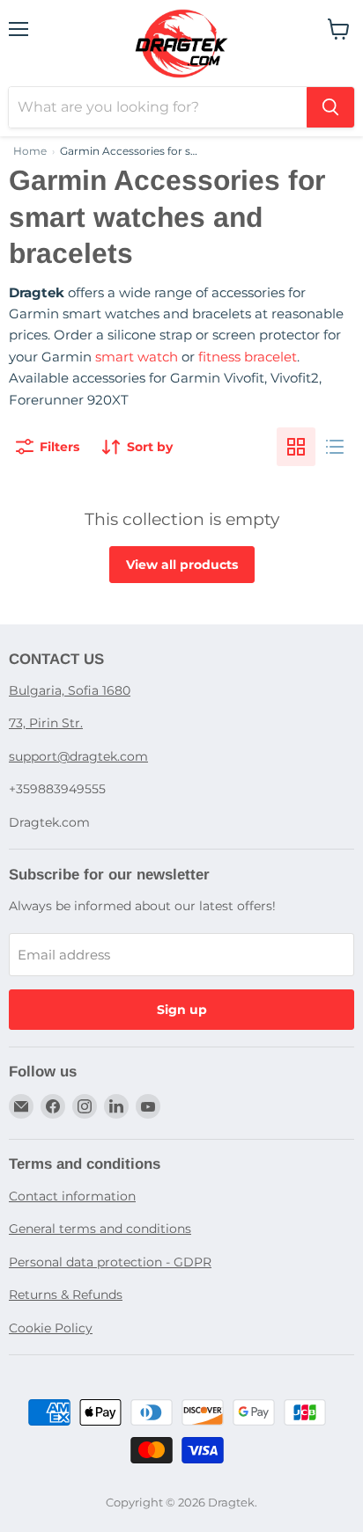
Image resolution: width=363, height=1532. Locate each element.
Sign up (182, 1010)
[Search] (330, 107)
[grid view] (296, 446)
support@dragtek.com (78, 756)
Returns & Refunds (65, 1294)
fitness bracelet (247, 356)
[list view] (334, 446)
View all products (182, 565)
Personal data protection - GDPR (110, 1262)
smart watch (136, 356)
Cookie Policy (51, 1328)
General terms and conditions (100, 1229)
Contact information (72, 1196)
